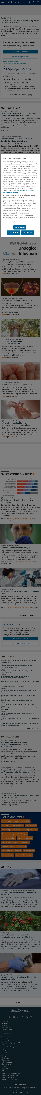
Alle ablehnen (13, 232)
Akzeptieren (28, 232)
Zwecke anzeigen (19, 227)
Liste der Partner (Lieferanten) (13, 221)
